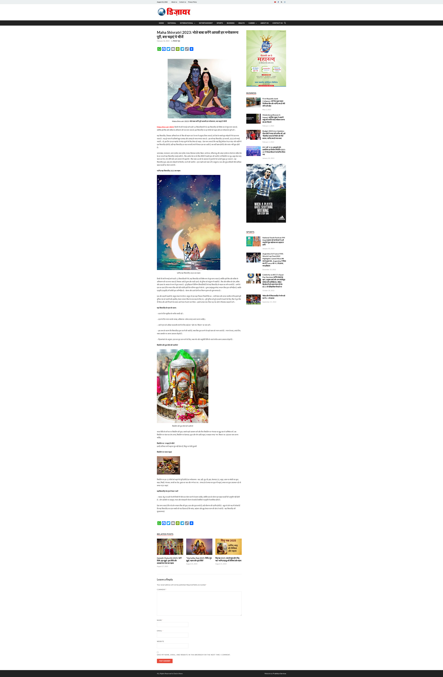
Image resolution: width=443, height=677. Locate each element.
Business (230, 23)
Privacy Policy (192, 2)
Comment (162, 589)
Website (160, 641)
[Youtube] (275, 2)
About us (174, 2)
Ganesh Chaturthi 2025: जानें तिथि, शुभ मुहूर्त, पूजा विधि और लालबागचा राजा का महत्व (169, 560)
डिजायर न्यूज (176, 41)
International (186, 23)
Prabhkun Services (279, 673)
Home (161, 23)
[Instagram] (284, 2)
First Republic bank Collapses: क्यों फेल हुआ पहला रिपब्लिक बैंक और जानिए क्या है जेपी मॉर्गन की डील (273, 102)
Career (251, 23)
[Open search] (285, 23)
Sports (220, 23)
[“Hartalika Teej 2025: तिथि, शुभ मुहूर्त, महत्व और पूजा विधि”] (199, 547)
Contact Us (277, 23)
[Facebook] (278, 2)
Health (241, 23)
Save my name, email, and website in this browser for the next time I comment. (193, 655)
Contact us (182, 2)
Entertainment (206, 23)
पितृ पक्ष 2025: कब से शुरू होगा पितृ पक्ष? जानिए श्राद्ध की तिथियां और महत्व (228, 559)
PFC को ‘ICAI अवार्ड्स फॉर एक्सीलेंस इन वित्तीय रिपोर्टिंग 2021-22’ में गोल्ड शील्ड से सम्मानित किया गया (274, 150)
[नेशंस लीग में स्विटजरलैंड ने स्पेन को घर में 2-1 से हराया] (253, 296)
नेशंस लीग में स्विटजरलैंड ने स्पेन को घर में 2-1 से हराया (273, 297)
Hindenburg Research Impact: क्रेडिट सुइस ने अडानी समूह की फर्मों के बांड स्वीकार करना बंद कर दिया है (273, 118)
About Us (264, 23)
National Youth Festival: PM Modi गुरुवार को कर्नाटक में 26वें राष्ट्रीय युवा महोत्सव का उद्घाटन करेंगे (273, 241)
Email (160, 631)
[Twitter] (281, 2)
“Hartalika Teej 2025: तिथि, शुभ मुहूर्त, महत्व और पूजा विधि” (199, 559)
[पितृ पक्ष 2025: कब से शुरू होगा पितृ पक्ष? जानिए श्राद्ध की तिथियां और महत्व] (228, 547)
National (172, 23)
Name (160, 620)
